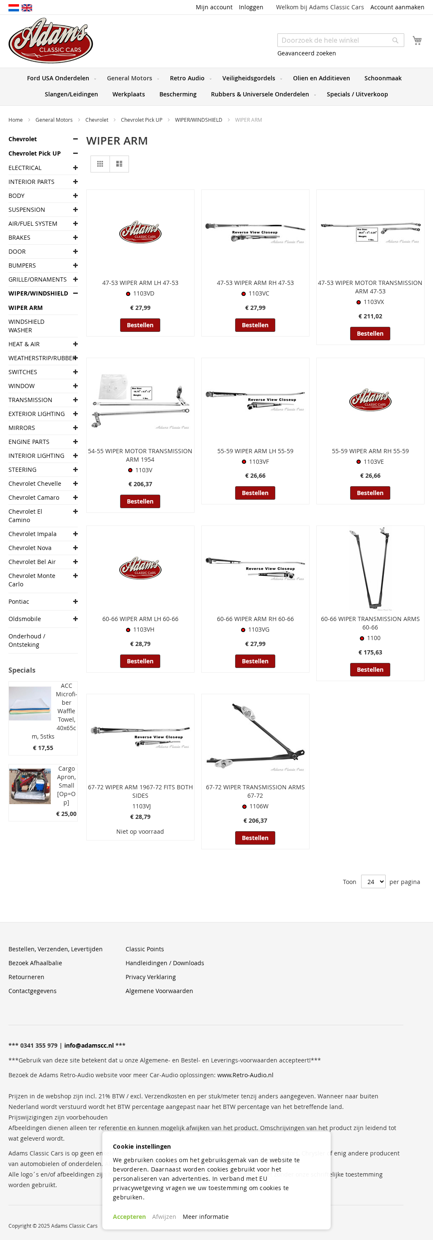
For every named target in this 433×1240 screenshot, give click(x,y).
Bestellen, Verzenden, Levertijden (55, 949)
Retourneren (26, 977)
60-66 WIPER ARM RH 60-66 (255, 619)
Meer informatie (206, 1217)
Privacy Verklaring (151, 977)
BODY (16, 196)
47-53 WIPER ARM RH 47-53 (255, 283)
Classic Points (145, 949)
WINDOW (21, 386)
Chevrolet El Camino (25, 515)
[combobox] (340, 40)
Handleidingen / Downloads (165, 963)
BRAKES (19, 237)
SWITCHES (22, 372)
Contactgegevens (32, 991)
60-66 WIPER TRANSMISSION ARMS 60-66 (370, 623)
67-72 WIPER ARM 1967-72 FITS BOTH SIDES (140, 791)
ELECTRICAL (24, 168)
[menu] (216, 86)
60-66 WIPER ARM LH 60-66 (140, 619)
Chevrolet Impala (32, 534)
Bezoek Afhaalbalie (35, 963)
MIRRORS (21, 428)
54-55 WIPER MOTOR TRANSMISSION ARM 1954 (140, 455)
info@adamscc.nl (89, 1045)
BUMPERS (22, 265)
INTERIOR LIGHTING (36, 456)
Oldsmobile (24, 619)
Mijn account (214, 7)
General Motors (55, 119)
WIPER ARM (25, 308)
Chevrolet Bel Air (32, 562)
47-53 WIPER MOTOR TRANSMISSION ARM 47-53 (370, 287)
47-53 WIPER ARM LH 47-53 (140, 283)
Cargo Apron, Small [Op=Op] (66, 785)
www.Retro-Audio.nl (245, 1075)
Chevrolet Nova (30, 548)
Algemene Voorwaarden (159, 991)
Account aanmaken (397, 7)
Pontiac (18, 601)
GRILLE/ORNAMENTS (36, 279)
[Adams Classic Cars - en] (27, 7)
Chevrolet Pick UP (142, 119)
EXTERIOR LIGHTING (36, 414)
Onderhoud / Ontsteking (26, 640)
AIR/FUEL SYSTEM (33, 223)
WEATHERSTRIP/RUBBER (36, 358)
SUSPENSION (26, 209)
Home (16, 119)
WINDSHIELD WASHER (26, 326)
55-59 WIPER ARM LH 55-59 (255, 451)
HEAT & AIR (24, 344)
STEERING (22, 469)
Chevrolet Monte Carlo (31, 580)
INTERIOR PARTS (31, 182)
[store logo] (50, 40)
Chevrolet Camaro (33, 497)
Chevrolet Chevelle (34, 483)
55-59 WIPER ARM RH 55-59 (370, 451)
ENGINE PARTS (28, 442)
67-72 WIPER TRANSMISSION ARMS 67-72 (255, 791)
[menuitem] (60, 78)
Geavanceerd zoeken (306, 53)
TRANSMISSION (30, 400)
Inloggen (251, 7)
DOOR (17, 251)
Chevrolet (97, 119)
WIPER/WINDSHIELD (199, 119)
